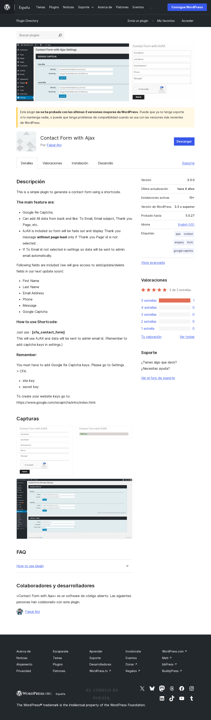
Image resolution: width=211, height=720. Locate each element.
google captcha (183, 250)
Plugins (58, 664)
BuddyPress (172, 671)
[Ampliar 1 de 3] (67, 431)
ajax (178, 233)
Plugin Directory (27, 20)
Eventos (131, 658)
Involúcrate (133, 651)
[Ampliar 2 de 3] (127, 431)
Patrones (59, 671)
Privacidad (23, 671)
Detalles (27, 163)
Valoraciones (52, 163)
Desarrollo (105, 163)
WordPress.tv (100, 671)
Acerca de (23, 651)
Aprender (95, 651)
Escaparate (60, 651)
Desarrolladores (100, 664)
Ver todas (187, 337)
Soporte (188, 163)
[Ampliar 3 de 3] (127, 484)
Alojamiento (24, 664)
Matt (167, 658)
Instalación (80, 163)
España (60, 693)
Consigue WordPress (187, 7)
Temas (57, 658)
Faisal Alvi (54, 145)
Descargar (184, 141)
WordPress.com (174, 651)
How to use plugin (30, 566)
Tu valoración (151, 337)
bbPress (169, 664)
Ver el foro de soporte (158, 378)
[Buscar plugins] (60, 35)
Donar (131, 664)
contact (188, 233)
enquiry (179, 242)
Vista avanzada (153, 263)
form (190, 242)
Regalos (133, 671)
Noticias (21, 658)
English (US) (186, 224)
